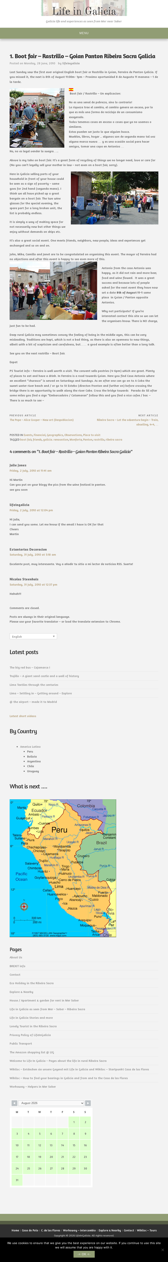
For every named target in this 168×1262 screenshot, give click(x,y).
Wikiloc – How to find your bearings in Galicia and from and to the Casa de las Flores (69, 1078)
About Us (16, 957)
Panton (87, 439)
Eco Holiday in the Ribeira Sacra (32, 983)
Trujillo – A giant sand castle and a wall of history (44, 676)
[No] (162, 1250)
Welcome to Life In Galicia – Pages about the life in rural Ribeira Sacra (58, 1060)
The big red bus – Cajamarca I (30, 667)
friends (37, 439)
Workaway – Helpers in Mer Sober (33, 1086)
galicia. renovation (55, 439)
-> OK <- (84, 1254)
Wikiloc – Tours (147, 1230)
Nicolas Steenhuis (24, 579)
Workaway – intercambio (79, 1230)
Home (15, 1230)
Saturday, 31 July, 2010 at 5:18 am (33, 554)
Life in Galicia (84, 12)
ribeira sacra (114, 439)
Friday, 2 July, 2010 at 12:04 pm (31, 510)
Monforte (76, 439)
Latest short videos (23, 716)
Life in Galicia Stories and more (31, 1017)
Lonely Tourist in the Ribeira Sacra (33, 1026)
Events (28, 435)
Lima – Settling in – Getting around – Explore (41, 693)
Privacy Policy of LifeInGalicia (30, 1035)
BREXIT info (17, 966)
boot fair (26, 439)
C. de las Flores (50, 1230)
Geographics (55, 435)
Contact (15, 974)
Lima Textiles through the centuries (34, 684)
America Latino (30, 746)
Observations (73, 435)
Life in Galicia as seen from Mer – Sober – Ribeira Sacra (47, 1009)
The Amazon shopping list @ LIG (32, 1052)
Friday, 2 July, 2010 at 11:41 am (31, 470)
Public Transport (21, 1043)
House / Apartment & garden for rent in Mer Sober (44, 1000)
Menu (84, 33)
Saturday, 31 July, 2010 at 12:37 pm (33, 584)
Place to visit (91, 435)
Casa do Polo (30, 1230)
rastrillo (99, 439)
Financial (40, 435)
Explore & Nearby (21, 992)
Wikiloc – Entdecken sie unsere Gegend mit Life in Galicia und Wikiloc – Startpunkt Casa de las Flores (79, 1069)
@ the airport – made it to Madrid (33, 702)
